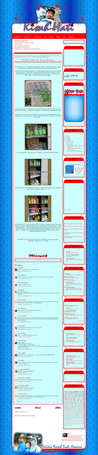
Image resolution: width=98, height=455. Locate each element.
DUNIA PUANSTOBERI (71, 311)
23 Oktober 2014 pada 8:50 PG (24, 365)
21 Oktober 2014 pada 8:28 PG (24, 329)
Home (16, 55)
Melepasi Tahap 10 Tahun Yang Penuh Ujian (24, 42)
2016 (67, 137)
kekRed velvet (67, 418)
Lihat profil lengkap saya (67, 442)
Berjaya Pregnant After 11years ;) (72, 309)
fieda (19, 360)
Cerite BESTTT (73, 401)
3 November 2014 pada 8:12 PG (25, 398)
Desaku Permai (72, 410)
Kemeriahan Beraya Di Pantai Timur (22, 47)
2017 (67, 136)
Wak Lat (19, 333)
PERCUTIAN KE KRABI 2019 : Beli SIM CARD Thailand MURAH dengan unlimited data (74, 289)
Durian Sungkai (80, 422)
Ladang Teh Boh (67, 423)
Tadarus (79, 413)
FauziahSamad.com (70, 333)
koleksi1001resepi (70, 340)
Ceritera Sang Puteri (70, 313)
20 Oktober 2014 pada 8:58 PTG (25, 312)
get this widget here (68, 209)
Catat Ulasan (19, 401)
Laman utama (27, 37)
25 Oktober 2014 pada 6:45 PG (24, 381)
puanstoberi (20, 394)
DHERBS (66, 417)
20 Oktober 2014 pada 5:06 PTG (25, 278)
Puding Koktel (82, 423)
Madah (82, 397)
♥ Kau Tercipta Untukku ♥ (72, 317)
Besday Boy (81, 406)
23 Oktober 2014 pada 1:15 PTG (25, 373)
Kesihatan (70, 37)
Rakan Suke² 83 (74, 408)
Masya (70, 433)
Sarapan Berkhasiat (68, 411)
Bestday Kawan (68, 406)
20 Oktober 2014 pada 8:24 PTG (25, 295)
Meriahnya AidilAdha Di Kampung (22, 45)
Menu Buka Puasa (78, 407)
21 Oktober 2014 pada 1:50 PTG (25, 336)
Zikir (82, 417)
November (69, 143)
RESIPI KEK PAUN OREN (71, 338)
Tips (83, 402)
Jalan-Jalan (74, 397)
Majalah (79, 404)
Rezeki (66, 408)
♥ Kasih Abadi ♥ (72, 399)
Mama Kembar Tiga (22, 377)
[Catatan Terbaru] (18, 409)
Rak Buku (31, 55)
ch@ (19, 289)
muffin (78, 421)
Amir (45, 37)
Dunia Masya (37, 37)
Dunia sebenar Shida (71, 355)
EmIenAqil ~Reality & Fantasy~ (73, 254)
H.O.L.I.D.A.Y (79, 403)
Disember (69, 141)
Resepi (58, 37)
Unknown (20, 299)
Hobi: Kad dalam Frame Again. (72, 252)
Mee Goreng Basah (75, 423)
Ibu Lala (20, 308)
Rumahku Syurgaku (69, 404)
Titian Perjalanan (70, 276)
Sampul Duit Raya (70, 416)
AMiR (80, 391)
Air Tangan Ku (78, 398)
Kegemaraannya (70, 403)
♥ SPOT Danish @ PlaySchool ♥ (72, 318)
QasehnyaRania (21, 385)
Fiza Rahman (21, 282)
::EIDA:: (19, 353)
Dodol (71, 417)
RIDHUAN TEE (69, 359)
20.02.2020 (68, 312)
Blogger (52, 445)
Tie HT (19, 325)
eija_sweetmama (21, 369)
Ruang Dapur (49, 55)
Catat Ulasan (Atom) (23, 411)
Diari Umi (68, 251)
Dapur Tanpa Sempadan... (72, 337)
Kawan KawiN (77, 411)
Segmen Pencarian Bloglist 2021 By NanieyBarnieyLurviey (73, 357)
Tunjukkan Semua (81, 292)
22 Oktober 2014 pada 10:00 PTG (25, 356)
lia (18, 267)
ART (82, 416)
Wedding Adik (79, 410)
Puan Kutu (20, 316)
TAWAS (77, 416)
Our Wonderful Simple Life (72, 305)
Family (51, 37)
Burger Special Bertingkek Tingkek (74, 148)
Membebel (67, 393)
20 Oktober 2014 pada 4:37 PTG (25, 271)
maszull (19, 275)
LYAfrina (20, 340)
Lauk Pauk (69, 407)
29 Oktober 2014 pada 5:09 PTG (25, 390)
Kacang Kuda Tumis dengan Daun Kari (73, 341)
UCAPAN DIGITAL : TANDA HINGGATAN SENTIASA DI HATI (27, 49)
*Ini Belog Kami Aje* (70, 258)
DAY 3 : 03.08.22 (69, 306)
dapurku (20, 55)
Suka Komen (71, 412)
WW (78, 395)
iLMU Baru (71, 394)
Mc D (74, 417)
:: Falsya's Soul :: (70, 279)
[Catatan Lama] (58, 409)
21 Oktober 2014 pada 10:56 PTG (25, 349)
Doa (64, 37)
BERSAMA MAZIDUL (70, 362)
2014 (67, 140)
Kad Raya (78, 412)
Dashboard (17, 37)
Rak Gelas (36, 55)
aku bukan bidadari (70, 287)
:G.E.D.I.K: (68, 308)
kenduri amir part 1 (72, 421)
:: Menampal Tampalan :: (71, 280)
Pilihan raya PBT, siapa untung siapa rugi (74, 360)
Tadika (71, 402)
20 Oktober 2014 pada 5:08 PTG (25, 285)
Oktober (69, 144)
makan (75, 406)
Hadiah (79, 394)
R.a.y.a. (66, 401)
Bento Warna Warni (71, 149)
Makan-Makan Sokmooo (78, 393)
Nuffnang (78, 402)
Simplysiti (78, 417)
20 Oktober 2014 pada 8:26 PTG (25, 304)
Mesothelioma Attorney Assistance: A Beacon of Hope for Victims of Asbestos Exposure (74, 284)
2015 (67, 138)
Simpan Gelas (56, 55)
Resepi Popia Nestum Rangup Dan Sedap (73, 223)
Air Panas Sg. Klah (75, 418)
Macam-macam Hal (69, 395)
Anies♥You (68, 273)
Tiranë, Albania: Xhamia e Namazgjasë (73, 274)
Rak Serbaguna (42, 55)
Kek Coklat (74, 413)
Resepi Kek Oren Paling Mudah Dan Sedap (73, 226)
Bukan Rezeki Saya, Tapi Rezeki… (73, 277)
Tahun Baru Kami (18, 44)
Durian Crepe (74, 422)
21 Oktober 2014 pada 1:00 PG (24, 321)
